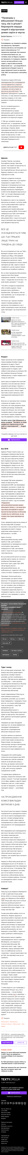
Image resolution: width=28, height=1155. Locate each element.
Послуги (3, 1124)
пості (14, 994)
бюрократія (5, 1022)
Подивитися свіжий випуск (14, 1096)
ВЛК (23, 1024)
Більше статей (6, 1049)
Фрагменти (4, 1112)
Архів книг (4, 1143)
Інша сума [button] (5, 643)
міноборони (14, 1022)
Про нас (3, 1109)
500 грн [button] (12, 639)
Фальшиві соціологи (6, 1126)
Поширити (6, 40)
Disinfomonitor (5, 1130)
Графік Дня (4, 1139)
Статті (2, 1110)
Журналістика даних (6, 1122)
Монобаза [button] (5, 655)
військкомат (17, 1024)
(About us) (8, 1109)
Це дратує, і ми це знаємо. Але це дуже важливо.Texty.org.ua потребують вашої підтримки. (13, 606)
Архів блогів (4, 1141)
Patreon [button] (5, 650)
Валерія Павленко (6, 36)
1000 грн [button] (20, 639)
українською (13, 1149)
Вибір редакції (5, 1116)
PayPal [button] (15, 655)
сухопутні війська (7, 1024)
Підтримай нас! (5, 1135)
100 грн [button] (4, 639)
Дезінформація (5, 1128)
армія (3, 1026)
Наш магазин (4, 1137)
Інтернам (3, 1132)
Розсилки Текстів (5, 1114)
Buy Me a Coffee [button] (16, 650)
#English (3, 1118)
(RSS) (6, 1110)
